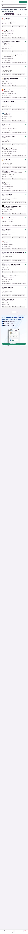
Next (18, 312)
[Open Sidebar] (2, 2)
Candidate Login (23, 1)
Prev (10, 312)
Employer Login (15, 1)
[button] (14, 330)
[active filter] (2, 14)
